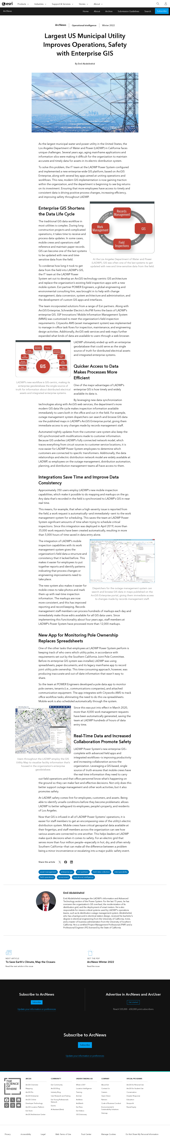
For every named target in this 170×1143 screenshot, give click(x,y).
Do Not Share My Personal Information (142, 1134)
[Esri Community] (6, 1105)
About (97, 11)
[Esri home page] (7, 4)
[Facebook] (6, 1100)
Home (86, 11)
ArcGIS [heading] (28, 1078)
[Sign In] (166, 4)
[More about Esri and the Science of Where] (12, 1087)
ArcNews (7, 11)
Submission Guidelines (128, 11)
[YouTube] (18, 1105)
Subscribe (162, 11)
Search (147, 11)
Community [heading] (56, 1078)
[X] (12, 1100)
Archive (108, 11)
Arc (60, 25)
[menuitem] (36, 1085)
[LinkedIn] (18, 1100)
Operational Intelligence (84, 25)
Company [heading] (105, 1078)
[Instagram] (12, 1105)
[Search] (158, 3)
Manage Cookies (108, 1134)
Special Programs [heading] (134, 1078)
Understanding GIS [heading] (84, 1078)
